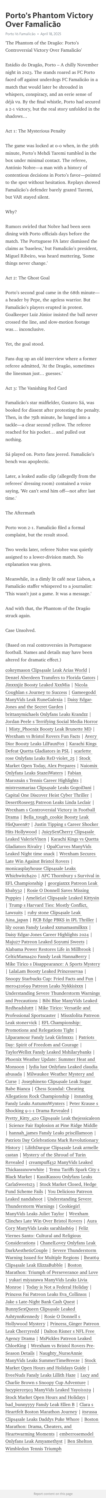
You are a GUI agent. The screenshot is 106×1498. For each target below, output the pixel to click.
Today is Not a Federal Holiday (57, 1287)
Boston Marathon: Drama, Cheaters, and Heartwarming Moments (52, 1426)
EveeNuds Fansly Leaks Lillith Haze (40, 1375)
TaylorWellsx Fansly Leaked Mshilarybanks (48, 1052)
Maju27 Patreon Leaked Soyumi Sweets (44, 942)
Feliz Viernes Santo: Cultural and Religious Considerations (47, 1235)
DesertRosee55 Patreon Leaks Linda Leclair (48, 802)
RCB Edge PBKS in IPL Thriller (63, 920)
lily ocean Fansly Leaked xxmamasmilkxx (46, 927)
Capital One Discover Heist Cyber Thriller (47, 795)
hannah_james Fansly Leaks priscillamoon (51, 1133)
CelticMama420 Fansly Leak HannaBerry (46, 956)
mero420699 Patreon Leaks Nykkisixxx (44, 986)
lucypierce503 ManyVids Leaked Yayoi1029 (48, 1390)
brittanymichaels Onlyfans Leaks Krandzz (46, 714)
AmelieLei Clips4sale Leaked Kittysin (62, 898)
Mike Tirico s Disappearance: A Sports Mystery (52, 964)
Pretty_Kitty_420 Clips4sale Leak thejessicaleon (52, 1118)
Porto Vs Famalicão (20, 34)
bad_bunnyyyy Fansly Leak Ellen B (40, 1404)
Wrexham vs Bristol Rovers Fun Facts (42, 736)
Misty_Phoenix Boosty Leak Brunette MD (50, 729)
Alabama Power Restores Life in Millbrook (48, 949)
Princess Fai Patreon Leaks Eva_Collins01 (46, 1294)
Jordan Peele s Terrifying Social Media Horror (51, 721)
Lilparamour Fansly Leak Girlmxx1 (39, 1037)
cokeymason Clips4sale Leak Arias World (46, 670)
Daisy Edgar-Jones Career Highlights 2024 (47, 934)
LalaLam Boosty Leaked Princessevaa (46, 971)
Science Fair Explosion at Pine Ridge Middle (53, 1125)
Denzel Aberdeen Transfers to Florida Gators (50, 677)
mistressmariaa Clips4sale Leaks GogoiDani (48, 787)
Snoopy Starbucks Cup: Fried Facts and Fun (49, 979)
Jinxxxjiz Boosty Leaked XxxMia (37, 685)
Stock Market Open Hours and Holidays (45, 1397)
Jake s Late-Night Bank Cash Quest (40, 1302)
